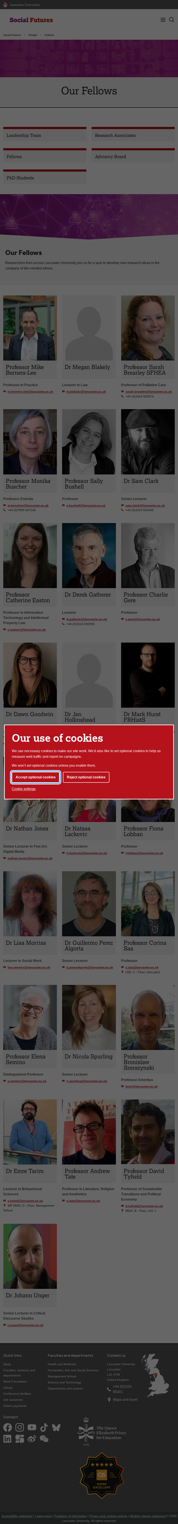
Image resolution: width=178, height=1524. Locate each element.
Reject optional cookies (86, 777)
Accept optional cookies (36, 777)
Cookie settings (24, 789)
